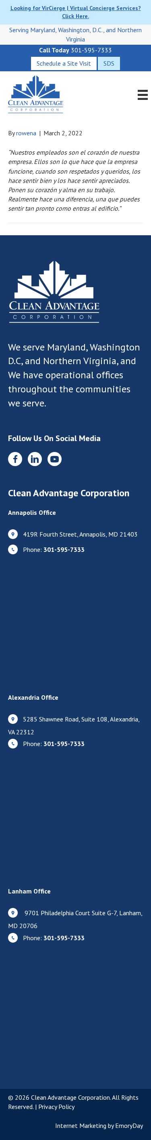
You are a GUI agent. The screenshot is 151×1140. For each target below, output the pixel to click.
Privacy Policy (56, 1107)
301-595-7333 (91, 50)
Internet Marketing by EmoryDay (99, 1125)
